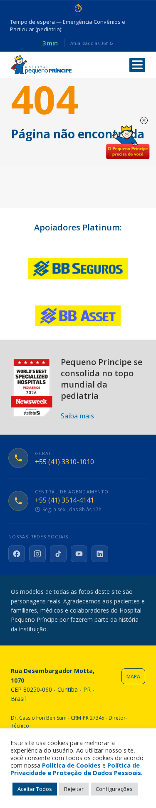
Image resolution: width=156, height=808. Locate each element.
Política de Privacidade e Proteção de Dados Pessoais (75, 769)
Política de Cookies (71, 765)
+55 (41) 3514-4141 (64, 500)
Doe (127, 142)
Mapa (133, 676)
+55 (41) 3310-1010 (64, 462)
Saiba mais (77, 415)
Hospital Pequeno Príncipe (41, 64)
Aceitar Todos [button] (34, 789)
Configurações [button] (114, 789)
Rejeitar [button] (74, 789)
